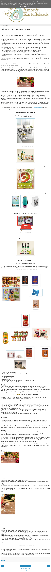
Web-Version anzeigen (25, 568)
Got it (29, 6)
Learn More (23, 6)
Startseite (25, 565)
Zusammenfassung (37, 107)
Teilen (3, 560)
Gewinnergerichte (5, 109)
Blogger (28, 570)
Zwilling (25, 115)
